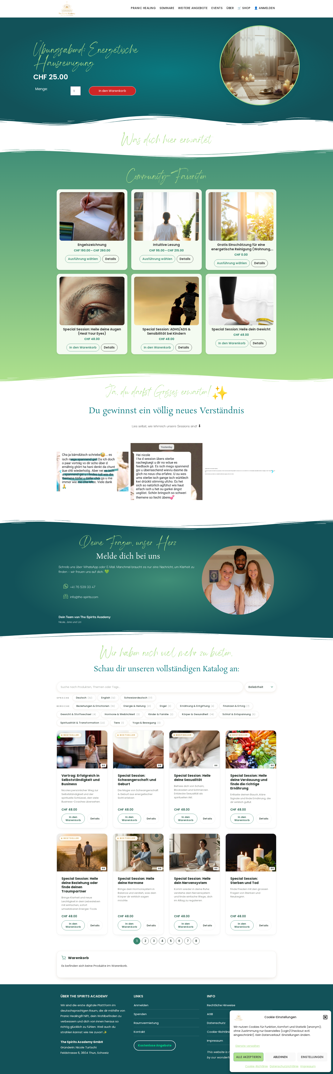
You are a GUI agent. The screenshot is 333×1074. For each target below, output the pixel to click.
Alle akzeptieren (248, 1057)
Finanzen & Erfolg (236, 706)
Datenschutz (216, 1023)
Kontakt (139, 1032)
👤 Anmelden (264, 8)
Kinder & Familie (160, 714)
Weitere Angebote (193, 8)
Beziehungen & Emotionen (95, 706)
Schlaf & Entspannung (238, 714)
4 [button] (162, 941)
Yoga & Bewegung (147, 723)
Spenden (140, 1014)
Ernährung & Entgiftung (197, 706)
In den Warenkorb (112, 91)
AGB (210, 1014)
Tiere (119, 723)
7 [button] (188, 941)
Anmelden (141, 1005)
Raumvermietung (146, 1023)
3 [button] (154, 941)
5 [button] (171, 941)
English (108, 698)
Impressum (308, 1066)
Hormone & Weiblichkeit (122, 714)
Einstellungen (312, 1057)
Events (217, 8)
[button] (325, 1017)
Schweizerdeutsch (138, 698)
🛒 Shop (244, 8)
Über (230, 8)
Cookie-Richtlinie (256, 1066)
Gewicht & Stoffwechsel (78, 714)
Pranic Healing (143, 8)
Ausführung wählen (83, 259)
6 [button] (179, 941)
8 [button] (196, 941)
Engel (165, 706)
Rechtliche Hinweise (221, 1005)
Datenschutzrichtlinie (284, 1066)
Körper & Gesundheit (198, 714)
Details (110, 259)
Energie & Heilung (137, 706)
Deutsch (84, 698)
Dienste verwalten (247, 1046)
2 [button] (145, 941)
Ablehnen (280, 1057)
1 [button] (136, 941)
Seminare (167, 8)
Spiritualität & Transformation (82, 723)
